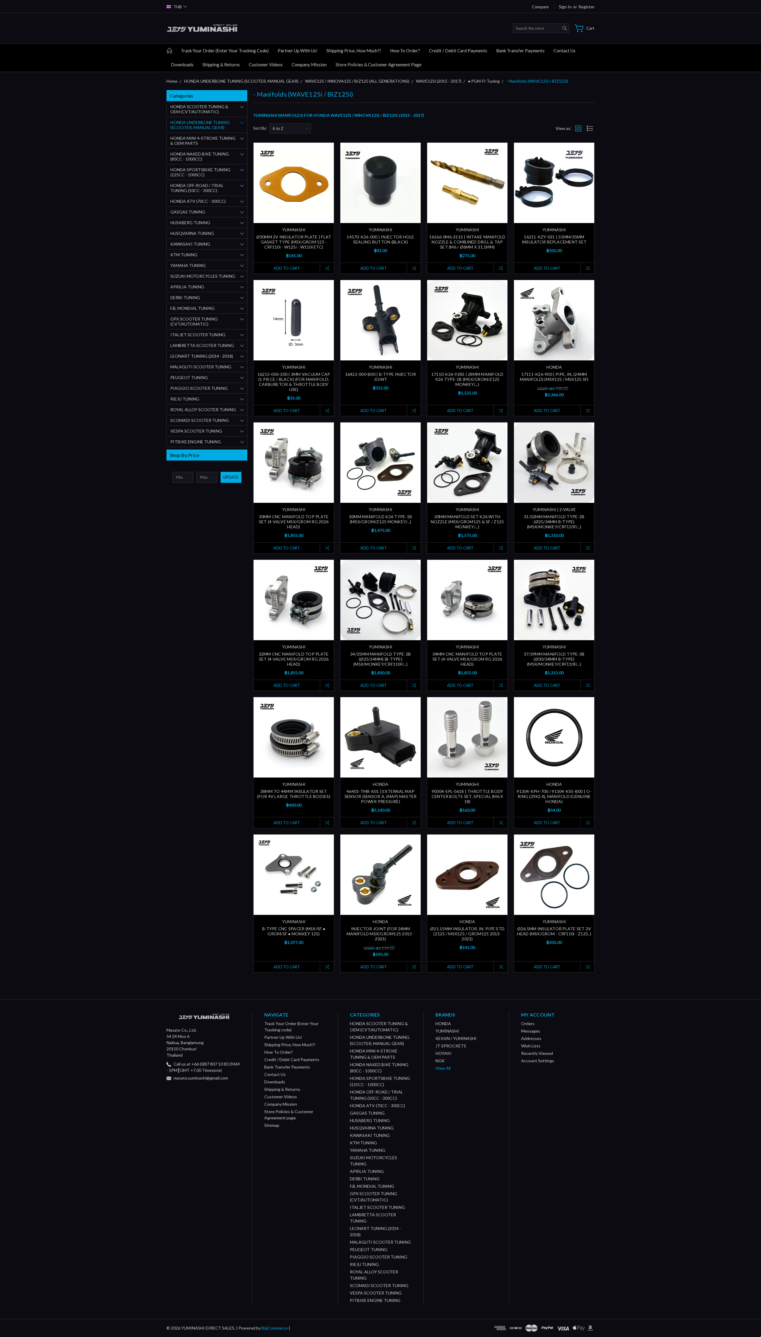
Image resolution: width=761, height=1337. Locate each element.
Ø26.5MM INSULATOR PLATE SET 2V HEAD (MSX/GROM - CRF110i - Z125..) (554, 931)
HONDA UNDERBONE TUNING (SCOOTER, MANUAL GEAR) (200, 125)
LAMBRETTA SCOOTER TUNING (202, 345)
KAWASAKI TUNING (190, 243)
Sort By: (260, 128)
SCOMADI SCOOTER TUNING (199, 420)
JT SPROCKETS (450, 1045)
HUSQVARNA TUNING (192, 233)
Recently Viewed (537, 1053)
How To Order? (405, 50)
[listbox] (290, 128)
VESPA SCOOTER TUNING (196, 430)
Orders (527, 1023)
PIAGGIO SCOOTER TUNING (199, 388)
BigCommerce (275, 1327)
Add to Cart (286, 268)
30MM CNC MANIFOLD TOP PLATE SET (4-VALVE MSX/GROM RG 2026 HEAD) (294, 521)
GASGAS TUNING (187, 211)
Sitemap (271, 1125)
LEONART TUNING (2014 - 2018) (201, 356)
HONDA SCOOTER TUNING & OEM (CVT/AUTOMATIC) (199, 109)
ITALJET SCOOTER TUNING (197, 334)
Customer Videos (266, 64)
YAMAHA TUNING (188, 265)
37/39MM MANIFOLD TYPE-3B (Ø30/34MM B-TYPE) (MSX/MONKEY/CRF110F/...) (554, 659)
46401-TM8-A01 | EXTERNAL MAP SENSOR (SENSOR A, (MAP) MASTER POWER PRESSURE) (381, 796)
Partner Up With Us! (297, 50)
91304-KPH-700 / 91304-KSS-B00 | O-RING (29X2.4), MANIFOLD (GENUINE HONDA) (554, 796)
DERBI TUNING (185, 297)
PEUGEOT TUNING (189, 377)
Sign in (565, 6)
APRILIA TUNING (187, 286)
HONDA (443, 1023)
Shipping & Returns (221, 64)
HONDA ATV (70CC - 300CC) (198, 201)
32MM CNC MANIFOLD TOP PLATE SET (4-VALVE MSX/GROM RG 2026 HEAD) (294, 659)
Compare (540, 6)
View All (443, 1068)
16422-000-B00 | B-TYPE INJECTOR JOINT (380, 377)
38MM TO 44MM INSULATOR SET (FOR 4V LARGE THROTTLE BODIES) (293, 794)
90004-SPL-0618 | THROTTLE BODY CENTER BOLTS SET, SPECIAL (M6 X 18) (467, 796)
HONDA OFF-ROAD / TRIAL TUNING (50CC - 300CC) (197, 188)
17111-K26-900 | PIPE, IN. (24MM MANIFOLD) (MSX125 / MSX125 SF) (554, 377)
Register (586, 6)
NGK (440, 1060)
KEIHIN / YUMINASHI (456, 1038)
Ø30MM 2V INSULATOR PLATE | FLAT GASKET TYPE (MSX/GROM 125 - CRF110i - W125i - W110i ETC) (293, 241)
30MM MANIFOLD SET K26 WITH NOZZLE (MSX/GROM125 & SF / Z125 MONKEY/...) (467, 521)
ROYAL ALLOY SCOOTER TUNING (203, 409)
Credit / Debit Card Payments (458, 50)
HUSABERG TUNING (190, 222)
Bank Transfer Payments (520, 50)
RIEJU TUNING (184, 398)
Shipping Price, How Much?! (353, 50)
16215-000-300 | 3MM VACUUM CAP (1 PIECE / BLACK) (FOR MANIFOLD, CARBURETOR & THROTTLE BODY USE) (293, 382)
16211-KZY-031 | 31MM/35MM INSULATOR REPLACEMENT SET (554, 239)
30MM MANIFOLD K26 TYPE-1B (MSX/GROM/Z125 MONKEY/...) (380, 519)
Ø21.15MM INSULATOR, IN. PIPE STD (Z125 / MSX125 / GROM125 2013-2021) (467, 933)
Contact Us (565, 50)
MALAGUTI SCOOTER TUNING (200, 366)
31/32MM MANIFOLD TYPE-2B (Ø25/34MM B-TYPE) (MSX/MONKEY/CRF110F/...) (554, 521)
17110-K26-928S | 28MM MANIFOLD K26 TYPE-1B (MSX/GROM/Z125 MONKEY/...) (467, 379)
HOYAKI (443, 1053)
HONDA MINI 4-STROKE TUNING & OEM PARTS (202, 141)
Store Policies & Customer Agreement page (379, 64)
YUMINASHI (447, 1030)
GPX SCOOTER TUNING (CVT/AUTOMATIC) (194, 321)
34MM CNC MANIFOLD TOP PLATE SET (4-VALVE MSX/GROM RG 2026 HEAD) (467, 659)
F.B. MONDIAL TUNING (192, 308)
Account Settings (537, 1060)
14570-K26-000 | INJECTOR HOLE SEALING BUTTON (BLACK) (380, 239)
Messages (530, 1030)
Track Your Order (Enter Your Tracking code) (225, 50)
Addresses (531, 1038)
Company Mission (309, 64)
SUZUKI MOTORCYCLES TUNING (202, 276)
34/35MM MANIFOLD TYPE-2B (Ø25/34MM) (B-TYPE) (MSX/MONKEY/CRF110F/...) (380, 659)
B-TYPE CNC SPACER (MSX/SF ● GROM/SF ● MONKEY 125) (293, 931)
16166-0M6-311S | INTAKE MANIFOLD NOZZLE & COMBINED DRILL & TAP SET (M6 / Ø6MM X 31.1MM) (467, 241)
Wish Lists (530, 1045)
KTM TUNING (183, 254)
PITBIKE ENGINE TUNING (195, 441)
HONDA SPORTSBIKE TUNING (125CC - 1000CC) (200, 172)
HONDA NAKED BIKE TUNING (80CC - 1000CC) (199, 156)
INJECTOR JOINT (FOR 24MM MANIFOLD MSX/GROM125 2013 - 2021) (380, 933)
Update (230, 477)
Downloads (182, 64)
